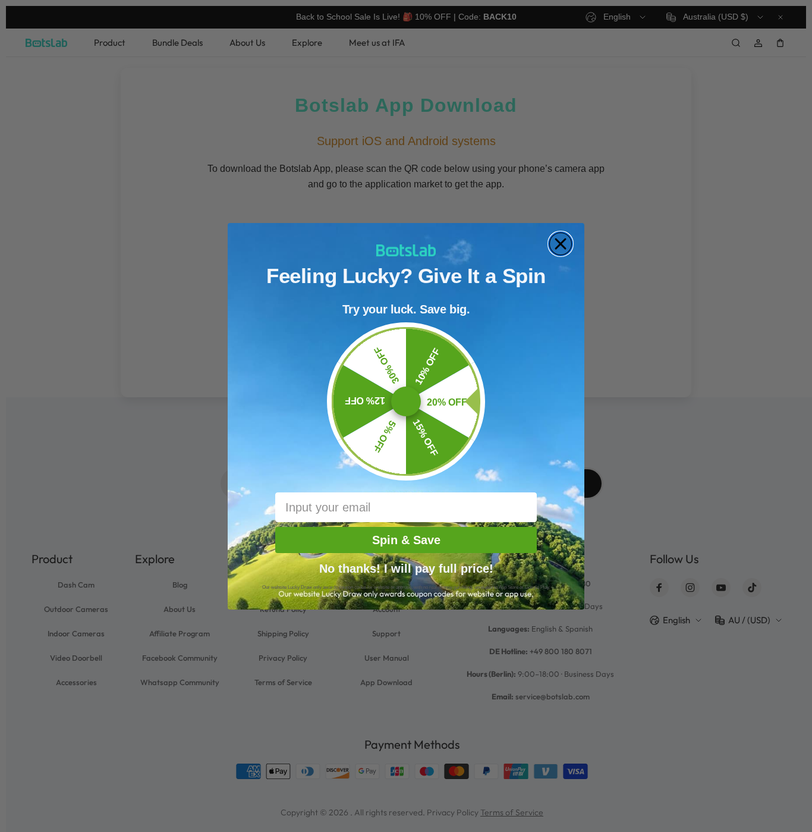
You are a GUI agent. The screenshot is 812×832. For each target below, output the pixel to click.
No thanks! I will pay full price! (406, 567)
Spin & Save (406, 540)
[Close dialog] (560, 244)
